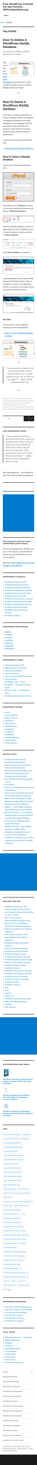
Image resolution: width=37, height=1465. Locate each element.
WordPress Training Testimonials (18, 999)
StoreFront (9, 732)
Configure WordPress (12, 1143)
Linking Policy (10, 1354)
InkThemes (9, 721)
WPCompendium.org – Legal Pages (18, 1337)
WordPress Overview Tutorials (16, 585)
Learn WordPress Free (12, 1168)
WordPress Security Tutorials (16, 607)
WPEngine (9, 643)
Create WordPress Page (13, 1147)
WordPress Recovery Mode (15, 759)
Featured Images (10, 1151)
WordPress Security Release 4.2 (16, 1277)
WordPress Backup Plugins (15, 762)
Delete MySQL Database (11, 400)
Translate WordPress (12, 1218)
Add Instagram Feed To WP (15, 668)
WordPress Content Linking (15, 1231)
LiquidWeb (9, 640)
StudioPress (9, 735)
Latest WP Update (11, 1164)
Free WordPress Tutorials (13, 1160)
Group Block (9, 785)
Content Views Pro (12, 674)
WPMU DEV (9, 646)
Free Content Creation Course (16, 934)
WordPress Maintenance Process (20, 403)
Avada (7, 712)
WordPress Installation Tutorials (17, 588)
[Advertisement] (18, 513)
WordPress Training (12, 616)
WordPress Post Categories (14, 1256)
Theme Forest (10, 740)
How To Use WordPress (12, 1396)
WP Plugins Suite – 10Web (15, 682)
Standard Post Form (12, 1214)
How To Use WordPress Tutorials (17, 962)
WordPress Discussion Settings (16, 1235)
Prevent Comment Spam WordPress (18, 1201)
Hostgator (9, 635)
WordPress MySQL (28, 409)
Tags (23, 1214)
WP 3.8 (6, 1281)
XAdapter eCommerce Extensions (18, 696)
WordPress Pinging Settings (15, 1252)
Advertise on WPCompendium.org (18, 1307)
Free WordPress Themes (14, 1318)
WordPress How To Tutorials (15, 1243)
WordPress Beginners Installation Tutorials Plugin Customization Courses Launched (16, 1097)
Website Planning (10, 1377)
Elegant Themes (11, 718)
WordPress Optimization (12, 1416)
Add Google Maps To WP (14, 665)
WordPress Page (10, 1247)
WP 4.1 (14, 1281)
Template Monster (12, 737)
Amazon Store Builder (13, 671)
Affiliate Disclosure (12, 1340)
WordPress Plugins (10, 1401)
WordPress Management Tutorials (18, 602)
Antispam (8, 1343)
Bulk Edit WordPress (12, 1134)
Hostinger (9, 638)
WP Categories (9, 1285)
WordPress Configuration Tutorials (18, 590)
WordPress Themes (12, 968)
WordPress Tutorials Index (13, 1440)
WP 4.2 (21, 1281)
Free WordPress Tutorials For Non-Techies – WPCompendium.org (18, 7)
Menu (6, 15)
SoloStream (9, 729)
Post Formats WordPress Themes (17, 1193)
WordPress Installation (12, 1386)
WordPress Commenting (13, 1227)
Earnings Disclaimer (13, 1348)
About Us (8, 993)
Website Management (14, 409)
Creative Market (11, 715)
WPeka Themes (11, 743)
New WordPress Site (12, 1185)
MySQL (26, 400)
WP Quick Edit (23, 1285)
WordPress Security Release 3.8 (16, 1273)
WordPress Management (24, 398)
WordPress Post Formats (13, 1260)
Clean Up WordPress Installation (16, 1139)
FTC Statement (11, 1351)
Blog (6, 988)
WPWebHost (10, 649)
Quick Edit (8, 1206)
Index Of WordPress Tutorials (16, 948)
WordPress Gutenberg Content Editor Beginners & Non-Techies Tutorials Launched (19, 840)
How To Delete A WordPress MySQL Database (16, 43)
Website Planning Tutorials (15, 582)
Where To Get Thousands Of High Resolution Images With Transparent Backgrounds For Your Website (19, 801)
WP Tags (7, 1289)
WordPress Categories (12, 1222)
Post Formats (23, 1189)
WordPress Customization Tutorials (19, 599)
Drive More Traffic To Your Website (18, 1310)
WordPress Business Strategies (17, 979)
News (7, 990)
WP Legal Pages (11, 679)
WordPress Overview (11, 1382)
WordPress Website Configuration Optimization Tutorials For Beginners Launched (18, 1113)
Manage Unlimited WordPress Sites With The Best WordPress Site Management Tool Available (18, 773)
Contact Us (9, 996)
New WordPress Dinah (12, 1172)
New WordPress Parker (13, 1176)
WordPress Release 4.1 (12, 1268)
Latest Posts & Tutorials (12, 1435)
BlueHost (8, 632)
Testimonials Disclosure (14, 1362)
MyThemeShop (11, 726)
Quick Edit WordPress (12, 1210)
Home (2, 22)
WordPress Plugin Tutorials (15, 596)
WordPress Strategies (11, 1426)
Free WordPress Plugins (14, 1315)
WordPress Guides (12, 982)
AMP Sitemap (10, 1007)
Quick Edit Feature (21, 1206)
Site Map (8, 1004)
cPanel (21, 400)
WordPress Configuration (13, 1391)
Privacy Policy (10, 1357)
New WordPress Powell (13, 1181)
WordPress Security (10, 1421)
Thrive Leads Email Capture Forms (18, 676)
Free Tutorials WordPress (13, 1155)
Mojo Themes (10, 723)
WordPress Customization (13, 1406)
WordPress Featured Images (15, 1239)
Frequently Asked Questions (16, 1001)
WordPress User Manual (14, 1321)
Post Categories (10, 1189)
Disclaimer (9, 1346)
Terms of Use (10, 1360)
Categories (26, 1134)
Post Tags (7, 1197)
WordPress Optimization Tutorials (18, 604)
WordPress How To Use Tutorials (17, 593)
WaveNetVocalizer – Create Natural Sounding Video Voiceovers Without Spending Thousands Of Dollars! (19, 815)
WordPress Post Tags (12, 1264)
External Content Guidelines (16, 1312)
